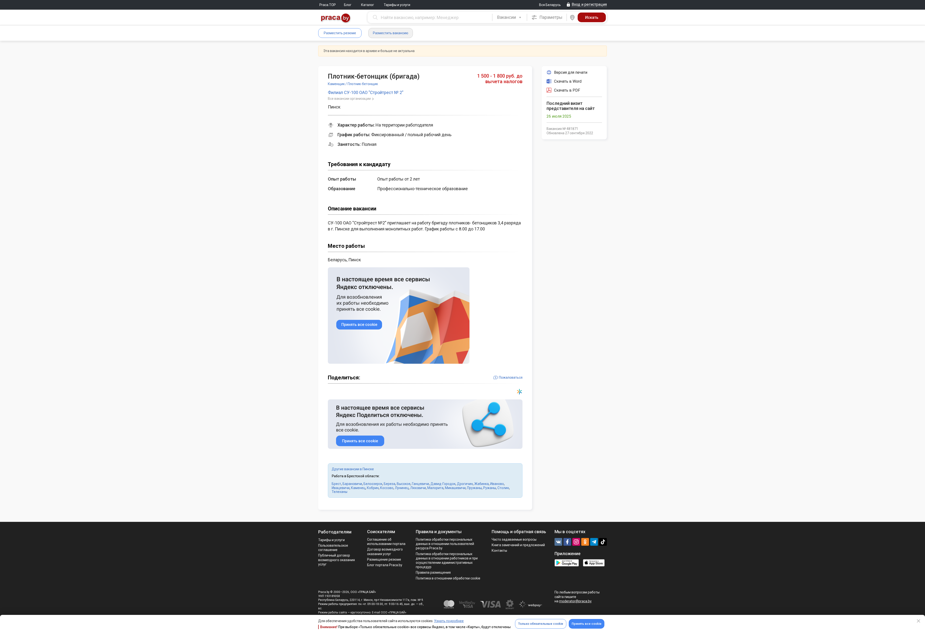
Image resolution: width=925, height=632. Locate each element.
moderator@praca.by (575, 601)
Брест (336, 484)
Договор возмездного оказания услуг (385, 551)
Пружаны (474, 488)
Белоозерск (372, 484)
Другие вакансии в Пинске (353, 469)
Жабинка (481, 484)
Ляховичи (418, 488)
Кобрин (373, 488)
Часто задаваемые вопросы (514, 539)
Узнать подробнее (449, 621)
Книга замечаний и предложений (518, 545)
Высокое (403, 484)
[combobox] (509, 17)
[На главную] (335, 18)
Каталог (367, 5)
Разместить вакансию (390, 33)
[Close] (918, 621)
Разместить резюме (340, 33)
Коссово (386, 488)
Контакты (499, 550)
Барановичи (352, 484)
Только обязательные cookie (540, 623)
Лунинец (402, 488)
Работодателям (334, 531)
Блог (347, 5)
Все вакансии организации (349, 99)
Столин (503, 488)
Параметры (550, 17)
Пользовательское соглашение (333, 548)
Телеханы (339, 492)
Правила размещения (433, 572)
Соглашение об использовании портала (386, 542)
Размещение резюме (384, 559)
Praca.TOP (327, 5)
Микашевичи (455, 488)
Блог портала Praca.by (384, 565)
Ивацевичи (341, 488)
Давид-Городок (443, 484)
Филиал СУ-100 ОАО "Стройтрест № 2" (365, 92)
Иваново (497, 484)
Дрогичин (465, 484)
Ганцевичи (420, 484)
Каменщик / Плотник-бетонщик (353, 84)
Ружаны (489, 488)
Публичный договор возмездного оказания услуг (336, 559)
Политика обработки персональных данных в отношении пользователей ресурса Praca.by (445, 544)
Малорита (435, 488)
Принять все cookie (586, 623)
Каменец (358, 488)
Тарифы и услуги (397, 5)
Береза (389, 484)
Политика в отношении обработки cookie (448, 578)
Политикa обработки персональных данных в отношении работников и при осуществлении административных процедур (447, 560)
